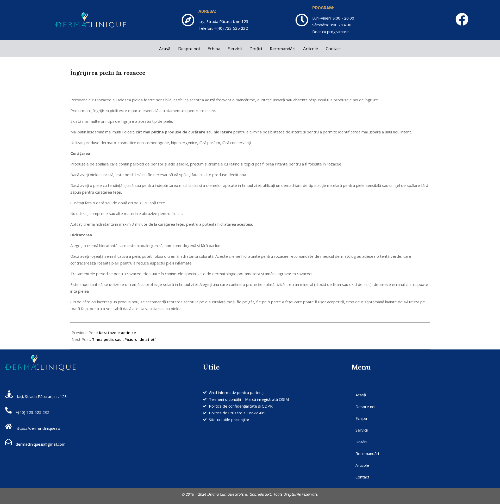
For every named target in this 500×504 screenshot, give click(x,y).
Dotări (255, 49)
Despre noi (189, 49)
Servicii (235, 49)
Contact (333, 49)
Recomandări (282, 49)
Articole (310, 49)
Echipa (214, 49)
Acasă (164, 49)
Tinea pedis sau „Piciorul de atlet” (124, 339)
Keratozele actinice (117, 332)
